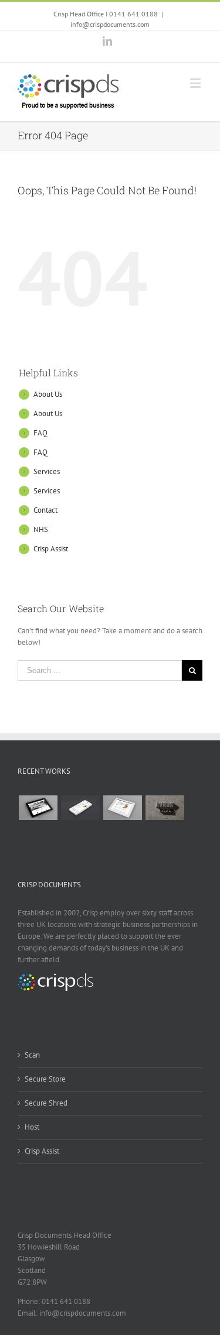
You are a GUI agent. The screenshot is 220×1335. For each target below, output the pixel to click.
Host (32, 1127)
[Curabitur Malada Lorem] (38, 836)
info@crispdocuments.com (110, 24)
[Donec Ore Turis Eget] (38, 808)
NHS (40, 529)
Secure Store (45, 1079)
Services (46, 471)
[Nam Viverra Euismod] (164, 808)
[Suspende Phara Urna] (80, 836)
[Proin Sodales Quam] (122, 808)
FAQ (40, 433)
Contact (45, 510)
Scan (32, 1055)
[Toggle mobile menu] (196, 83)
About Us (47, 394)
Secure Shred (46, 1103)
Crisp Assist (50, 549)
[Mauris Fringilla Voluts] (80, 808)
